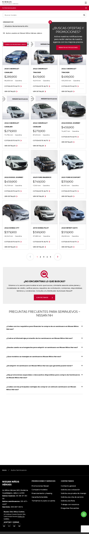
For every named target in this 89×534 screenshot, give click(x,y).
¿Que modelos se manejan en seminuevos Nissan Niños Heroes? (33, 356)
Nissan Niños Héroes (10, 4)
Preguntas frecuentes (70, 508)
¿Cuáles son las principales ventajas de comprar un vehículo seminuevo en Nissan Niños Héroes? (41, 388)
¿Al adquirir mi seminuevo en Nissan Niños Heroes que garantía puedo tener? (39, 365)
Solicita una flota (68, 500)
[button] (84, 15)
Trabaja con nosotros (70, 504)
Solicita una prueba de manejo (73, 493)
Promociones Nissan (40, 486)
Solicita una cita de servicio (72, 497)
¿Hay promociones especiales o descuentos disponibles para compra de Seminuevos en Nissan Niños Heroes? (43, 376)
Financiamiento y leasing (42, 493)
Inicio (4, 470)
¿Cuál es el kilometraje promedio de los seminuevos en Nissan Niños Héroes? (39, 338)
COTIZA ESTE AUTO (12, 86)
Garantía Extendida (40, 497)
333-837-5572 (17, 507)
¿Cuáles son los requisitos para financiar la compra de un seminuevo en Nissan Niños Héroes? (42, 327)
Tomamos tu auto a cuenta (43, 500)
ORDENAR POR (8, 22)
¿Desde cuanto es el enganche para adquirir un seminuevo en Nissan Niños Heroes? (42, 347)
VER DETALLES (10, 91)
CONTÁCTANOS (42, 297)
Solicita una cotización (70, 489)
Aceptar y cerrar (11, 522)
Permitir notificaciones (68, 48)
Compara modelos (40, 489)
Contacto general (68, 486)
